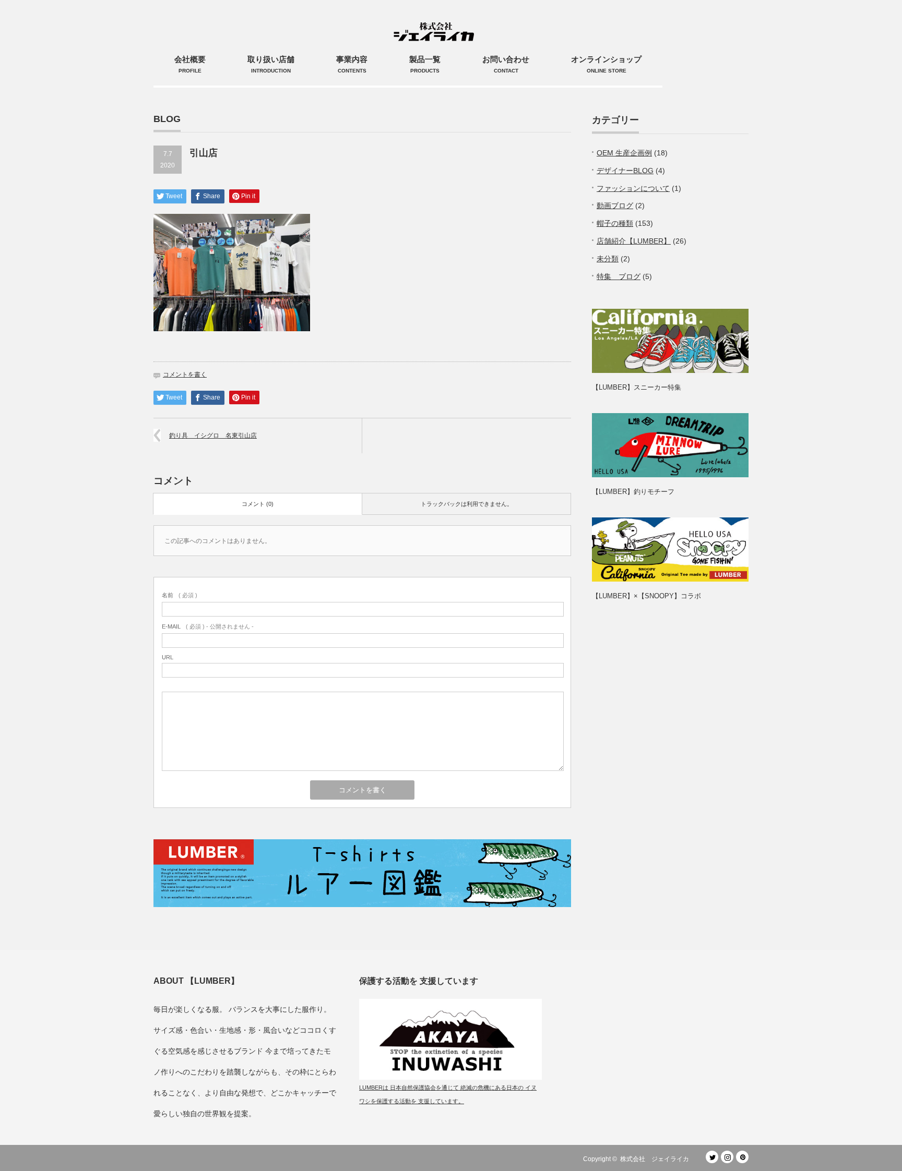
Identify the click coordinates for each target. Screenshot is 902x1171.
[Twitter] (712, 1157)
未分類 (608, 259)
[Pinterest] (742, 1157)
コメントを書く (185, 374)
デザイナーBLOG (625, 170)
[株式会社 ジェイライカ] (435, 21)
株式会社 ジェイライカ (657, 1159)
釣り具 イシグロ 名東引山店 (213, 435)
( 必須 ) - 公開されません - (208, 626)
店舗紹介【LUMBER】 (634, 241)
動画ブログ (615, 205)
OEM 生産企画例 (624, 153)
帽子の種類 (615, 223)
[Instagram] (727, 1157)
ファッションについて (633, 188)
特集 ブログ (618, 276)
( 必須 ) (179, 595)
